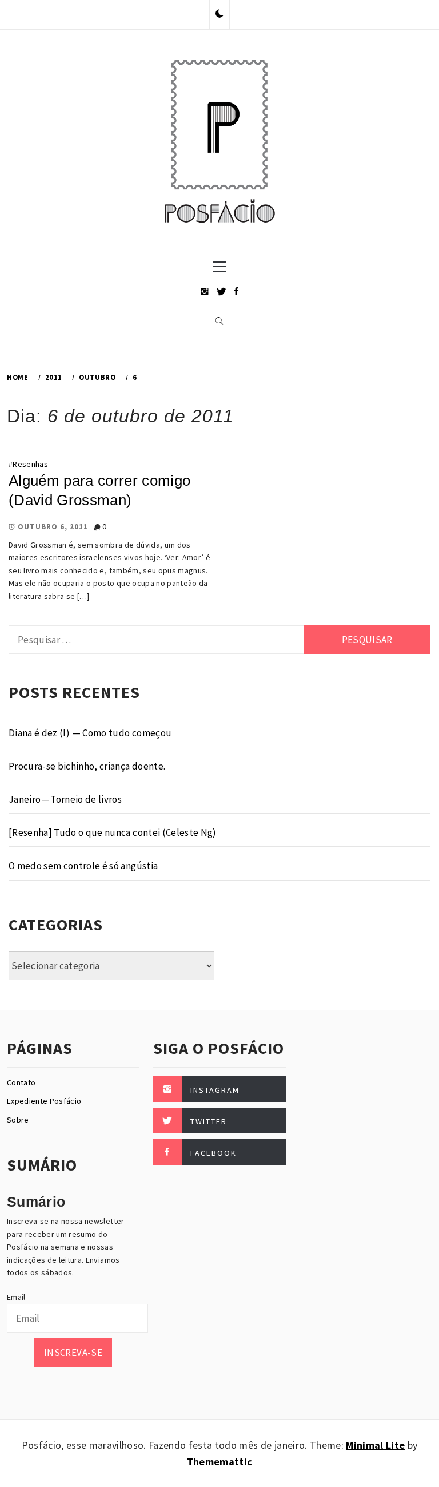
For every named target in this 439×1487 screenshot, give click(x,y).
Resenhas (30, 464)
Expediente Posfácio (44, 1101)
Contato (21, 1082)
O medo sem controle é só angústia (83, 865)
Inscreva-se (73, 1352)
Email (16, 1297)
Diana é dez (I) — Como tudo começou (90, 733)
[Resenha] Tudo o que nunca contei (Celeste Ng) (113, 832)
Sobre (18, 1120)
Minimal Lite (375, 1445)
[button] (219, 14)
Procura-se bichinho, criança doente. (87, 766)
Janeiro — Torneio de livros (65, 799)
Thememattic (220, 1461)
